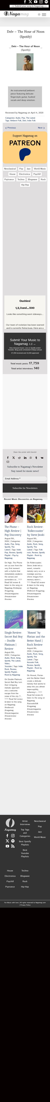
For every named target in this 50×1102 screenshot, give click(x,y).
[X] (13, 458)
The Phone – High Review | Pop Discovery (13, 530)
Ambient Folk (15, 120)
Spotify (7, 547)
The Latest (30, 118)
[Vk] (42, 458)
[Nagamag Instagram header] (42, 2)
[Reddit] (19, 458)
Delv (24, 120)
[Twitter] (7, 841)
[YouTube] (7, 846)
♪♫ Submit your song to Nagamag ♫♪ (29, 6)
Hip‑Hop (25, 184)
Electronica (24, 174)
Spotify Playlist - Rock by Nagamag (36, 555)
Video (7, 663)
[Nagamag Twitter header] (31, 2)
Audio (18, 118)
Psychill (37, 174)
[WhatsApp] (30, 458)
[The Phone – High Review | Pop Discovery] (14, 513)
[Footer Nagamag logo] (10, 819)
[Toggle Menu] (44, 14)
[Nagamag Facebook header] (26, 2)
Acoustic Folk (32, 662)
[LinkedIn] (25, 458)
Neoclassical (10, 168)
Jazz (28, 168)
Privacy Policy (25, 905)
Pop (23, 118)
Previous (11, 127)
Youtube (8, 666)
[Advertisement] (25, 22)
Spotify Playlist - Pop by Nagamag (13, 555)
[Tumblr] (36, 458)
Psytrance (9, 179)
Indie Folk (31, 120)
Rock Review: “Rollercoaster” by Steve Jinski (35, 530)
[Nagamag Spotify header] (47, 2)
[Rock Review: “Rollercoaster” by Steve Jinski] (36, 513)
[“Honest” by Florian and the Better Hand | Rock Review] (36, 619)
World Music (40, 168)
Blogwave (32, 179)
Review (12, 552)
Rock (43, 179)
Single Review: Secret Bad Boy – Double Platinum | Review (14, 640)
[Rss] (13, 846)
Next (40, 127)
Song (17, 544)
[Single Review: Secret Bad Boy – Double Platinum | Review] (14, 619)
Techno (20, 179)
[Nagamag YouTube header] (36, 2)
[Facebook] (7, 458)
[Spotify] (13, 841)
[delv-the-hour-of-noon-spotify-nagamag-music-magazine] (25, 54)
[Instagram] (13, 835)
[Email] (7, 462)
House (12, 174)
